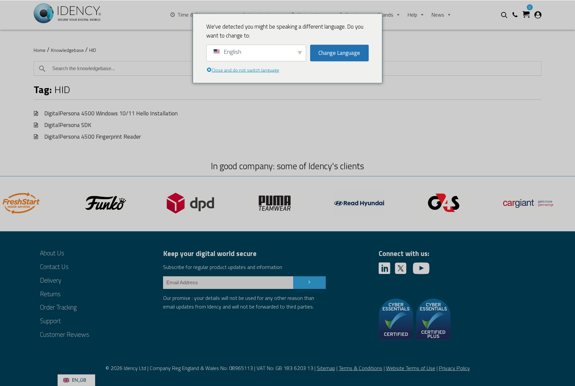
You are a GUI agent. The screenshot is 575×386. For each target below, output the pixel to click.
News (437, 15)
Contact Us (54, 266)
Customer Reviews (64, 334)
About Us (52, 253)
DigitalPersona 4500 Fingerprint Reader (92, 136)
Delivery (50, 280)
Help (412, 15)
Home (40, 50)
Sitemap (326, 368)
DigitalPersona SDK (67, 124)
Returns (50, 294)
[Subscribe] (309, 282)
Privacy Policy (454, 368)
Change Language (339, 53)
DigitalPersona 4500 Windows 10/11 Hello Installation (111, 113)
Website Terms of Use (410, 368)
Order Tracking (58, 307)
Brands (385, 15)
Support (50, 320)
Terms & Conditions (360, 368)
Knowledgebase (67, 50)
